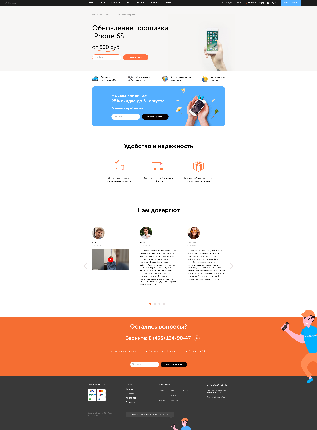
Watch (168, 3)
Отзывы (239, 3)
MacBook (115, 3)
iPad (103, 3)
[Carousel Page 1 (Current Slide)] (150, 304)
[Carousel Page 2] (155, 304)
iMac (128, 3)
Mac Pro (155, 3)
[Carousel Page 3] (159, 304)
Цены (220, 3)
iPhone (91, 3)
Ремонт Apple (98, 15)
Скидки (229, 3)
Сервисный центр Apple (217, 397)
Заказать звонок (291, 3)
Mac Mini (140, 3)
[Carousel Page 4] (164, 304)
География (131, 402)
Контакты (252, 3)
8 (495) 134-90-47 (268, 3)
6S (115, 15)
